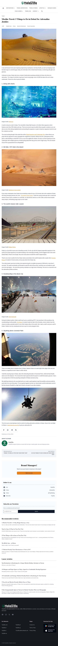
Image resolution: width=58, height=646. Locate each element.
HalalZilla (10, 442)
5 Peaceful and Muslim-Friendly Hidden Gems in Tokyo (16, 582)
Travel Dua (28, 11)
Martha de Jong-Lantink (15, 190)
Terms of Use (33, 627)
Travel (3, 16)
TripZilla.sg (18, 627)
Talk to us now (29, 473)
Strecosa (11, 121)
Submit (36, 511)
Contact (35, 11)
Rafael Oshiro (12, 247)
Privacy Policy (33, 630)
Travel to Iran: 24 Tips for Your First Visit (12, 529)
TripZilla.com (4, 624)
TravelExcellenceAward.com (22, 630)
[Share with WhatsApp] (8, 430)
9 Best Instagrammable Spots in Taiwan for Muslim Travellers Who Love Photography (24, 590)
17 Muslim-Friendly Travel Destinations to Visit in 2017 (16, 549)
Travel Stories (33, 8)
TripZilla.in (4, 630)
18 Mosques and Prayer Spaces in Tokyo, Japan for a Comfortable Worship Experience (24, 569)
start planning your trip (13, 425)
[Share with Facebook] (4, 430)
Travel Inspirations (22, 8)
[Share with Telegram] (12, 430)
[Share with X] (16, 430)
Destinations (9, 8)
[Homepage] (3, 8)
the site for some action (27, 195)
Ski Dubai (19, 322)
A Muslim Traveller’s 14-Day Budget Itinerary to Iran (15, 522)
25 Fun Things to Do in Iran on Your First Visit (14, 535)
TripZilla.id (4, 627)
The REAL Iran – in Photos (9, 543)
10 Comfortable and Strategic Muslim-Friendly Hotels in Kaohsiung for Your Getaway (24, 576)
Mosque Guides (52, 8)
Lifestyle (41, 8)
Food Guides (18, 11)
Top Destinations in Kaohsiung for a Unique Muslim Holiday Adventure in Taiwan (23, 563)
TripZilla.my (4, 633)
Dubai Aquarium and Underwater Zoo (35, 134)
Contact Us (32, 624)
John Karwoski (12, 316)
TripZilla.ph (18, 624)
